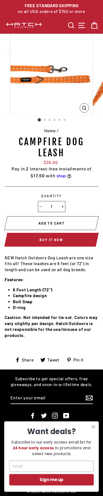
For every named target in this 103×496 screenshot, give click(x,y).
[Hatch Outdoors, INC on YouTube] (66, 415)
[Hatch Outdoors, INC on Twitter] (44, 415)
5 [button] (60, 120)
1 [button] (39, 120)
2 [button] (45, 120)
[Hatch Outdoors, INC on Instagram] (55, 415)
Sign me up (51, 479)
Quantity (51, 196)
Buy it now (51, 240)
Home (50, 130)
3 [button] (50, 120)
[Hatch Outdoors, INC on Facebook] (33, 415)
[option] (51, 9)
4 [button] (55, 120)
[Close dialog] (93, 427)
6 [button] (64, 120)
